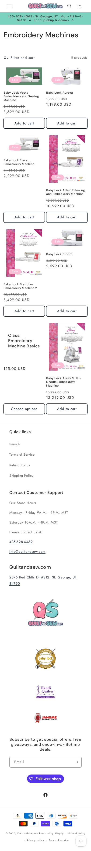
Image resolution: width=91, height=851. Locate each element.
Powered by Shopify (51, 833)
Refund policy (76, 833)
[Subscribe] (76, 762)
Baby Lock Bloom (59, 254)
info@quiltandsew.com (27, 551)
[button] (9, 6)
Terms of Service (22, 454)
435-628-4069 (21, 541)
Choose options (24, 408)
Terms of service (59, 840)
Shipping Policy (21, 475)
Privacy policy (35, 840)
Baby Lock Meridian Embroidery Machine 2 (20, 286)
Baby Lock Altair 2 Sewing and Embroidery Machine (65, 192)
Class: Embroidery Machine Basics (24, 341)
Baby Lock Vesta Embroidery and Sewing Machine (21, 96)
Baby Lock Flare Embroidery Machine (19, 162)
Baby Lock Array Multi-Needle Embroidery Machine (63, 381)
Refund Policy (19, 465)
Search (14, 444)
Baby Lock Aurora (59, 93)
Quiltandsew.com (27, 833)
